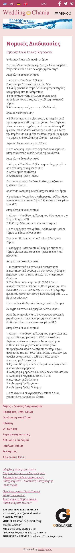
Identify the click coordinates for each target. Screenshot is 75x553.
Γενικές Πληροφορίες (39, 52)
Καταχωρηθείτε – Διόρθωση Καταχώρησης (28, 481)
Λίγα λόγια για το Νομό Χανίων (21, 491)
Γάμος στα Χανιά (16, 52)
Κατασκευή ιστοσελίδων (17, 503)
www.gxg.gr (45, 549)
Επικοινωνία (10, 485)
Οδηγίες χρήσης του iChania (19, 469)
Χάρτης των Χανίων (14, 495)
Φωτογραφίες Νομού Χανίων (20, 499)
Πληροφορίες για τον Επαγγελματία (24, 473)
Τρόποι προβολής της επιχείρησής (23, 477)
